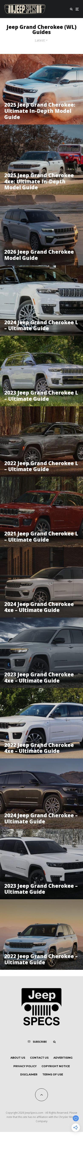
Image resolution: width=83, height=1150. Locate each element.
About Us (17, 1057)
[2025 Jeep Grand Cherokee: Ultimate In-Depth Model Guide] (41, 89)
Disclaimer (28, 1074)
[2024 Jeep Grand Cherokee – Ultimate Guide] (41, 793)
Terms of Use (52, 1074)
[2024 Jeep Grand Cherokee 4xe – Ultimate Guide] (41, 582)
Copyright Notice (56, 1066)
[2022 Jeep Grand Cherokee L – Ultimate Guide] (41, 441)
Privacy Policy (25, 1066)
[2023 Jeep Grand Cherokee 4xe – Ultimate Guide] (41, 652)
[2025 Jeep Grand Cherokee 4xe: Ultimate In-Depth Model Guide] (41, 160)
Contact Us (39, 1057)
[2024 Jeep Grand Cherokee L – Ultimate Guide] (41, 300)
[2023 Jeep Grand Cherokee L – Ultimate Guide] (41, 371)
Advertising (63, 1057)
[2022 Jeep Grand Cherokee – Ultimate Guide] (41, 934)
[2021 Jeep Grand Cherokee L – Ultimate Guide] (41, 512)
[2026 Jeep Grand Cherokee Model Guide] (41, 230)
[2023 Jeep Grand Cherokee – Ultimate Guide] (41, 864)
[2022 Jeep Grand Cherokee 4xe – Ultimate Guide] (41, 723)
